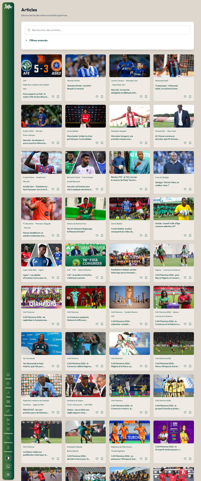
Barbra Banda (72, 451)
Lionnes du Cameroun (171, 270)
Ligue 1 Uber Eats (29, 270)
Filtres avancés (39, 40)
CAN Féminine (28, 312)
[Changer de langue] (8, 458)
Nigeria (158, 270)
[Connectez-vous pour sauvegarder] (58, 96)
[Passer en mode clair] (8, 466)
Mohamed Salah (161, 81)
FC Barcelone (28, 223)
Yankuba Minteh (73, 81)
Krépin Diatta (28, 131)
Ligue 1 (41, 270)
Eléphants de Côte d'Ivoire (121, 447)
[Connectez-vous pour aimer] (53, 96)
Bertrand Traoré (73, 177)
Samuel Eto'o (160, 131)
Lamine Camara (117, 81)
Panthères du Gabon (75, 400)
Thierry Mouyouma (74, 405)
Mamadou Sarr (132, 81)
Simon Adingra (29, 135)
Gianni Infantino (84, 270)
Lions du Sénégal (162, 177)
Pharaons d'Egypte (43, 223)
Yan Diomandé (29, 358)
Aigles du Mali (38, 405)
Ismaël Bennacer (73, 181)
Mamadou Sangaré (118, 131)
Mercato (39, 131)
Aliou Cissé (171, 131)
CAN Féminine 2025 (163, 312)
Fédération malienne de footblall (36, 85)
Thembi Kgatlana (118, 451)
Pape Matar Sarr (119, 85)
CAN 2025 (88, 405)
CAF (24, 81)
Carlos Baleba (72, 131)
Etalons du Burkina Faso (76, 223)
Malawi (176, 312)
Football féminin (131, 312)
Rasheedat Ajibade (74, 447)
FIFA (24, 89)
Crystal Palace (28, 177)
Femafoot (27, 405)
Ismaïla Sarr (41, 177)
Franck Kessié (87, 177)
